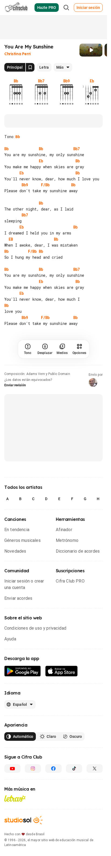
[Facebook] (53, 829)
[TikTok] (74, 829)
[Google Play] (22, 731)
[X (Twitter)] (94, 829)
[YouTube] (12, 829)
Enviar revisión (15, 445)
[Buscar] (66, 7)
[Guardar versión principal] (30, 67)
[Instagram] (33, 829)
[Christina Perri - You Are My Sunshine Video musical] (90, 50)
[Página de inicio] (16, 7)
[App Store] (61, 731)
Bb (17, 137)
